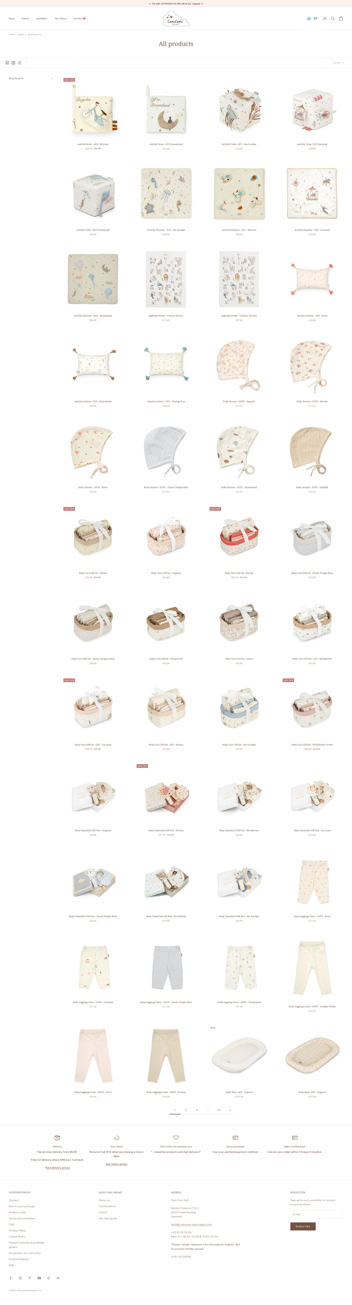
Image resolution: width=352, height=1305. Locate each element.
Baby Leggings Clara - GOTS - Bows (312, 916)
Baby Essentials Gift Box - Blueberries (239, 830)
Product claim (17, 1212)
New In (25, 18)
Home (11, 34)
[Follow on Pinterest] (30, 1278)
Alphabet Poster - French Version (166, 315)
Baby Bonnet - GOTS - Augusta (239, 401)
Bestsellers (41, 18)
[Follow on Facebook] (10, 1278)
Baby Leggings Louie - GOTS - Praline (166, 1092)
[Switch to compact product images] (19, 63)
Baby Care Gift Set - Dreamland (166, 658)
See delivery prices (58, 1167)
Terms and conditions (22, 1218)
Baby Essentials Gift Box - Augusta (93, 830)
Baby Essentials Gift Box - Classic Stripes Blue (93, 916)
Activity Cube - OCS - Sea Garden (239, 144)
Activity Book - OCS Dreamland (166, 144)
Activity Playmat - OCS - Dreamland (93, 315)
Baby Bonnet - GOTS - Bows (92, 487)
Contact (14, 1200)
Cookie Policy (17, 1236)
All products (34, 34)
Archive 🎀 (80, 18)
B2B (11, 1265)
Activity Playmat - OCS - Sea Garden (166, 229)
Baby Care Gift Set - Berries (239, 573)
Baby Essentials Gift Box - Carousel (312, 830)
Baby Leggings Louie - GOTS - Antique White (312, 1006)
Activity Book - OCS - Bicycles (93, 144)
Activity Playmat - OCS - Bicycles (239, 229)
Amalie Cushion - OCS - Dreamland (92, 401)
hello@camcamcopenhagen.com (191, 1224)
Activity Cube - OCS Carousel (312, 144)
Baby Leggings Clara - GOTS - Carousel (93, 1002)
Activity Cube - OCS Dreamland (93, 229)
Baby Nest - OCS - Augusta (312, 1092)
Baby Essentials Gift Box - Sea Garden (239, 916)
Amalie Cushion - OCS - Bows (312, 315)
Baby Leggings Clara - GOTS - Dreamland (239, 1002)
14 (219, 1110)
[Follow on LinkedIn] (58, 1278)
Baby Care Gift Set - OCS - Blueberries (312, 658)
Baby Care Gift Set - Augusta (166, 573)
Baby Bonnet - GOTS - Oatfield (312, 487)
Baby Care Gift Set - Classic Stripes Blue (312, 573)
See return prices (117, 1164)
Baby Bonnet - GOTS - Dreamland (239, 487)
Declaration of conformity (25, 1253)
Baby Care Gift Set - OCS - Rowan (166, 744)
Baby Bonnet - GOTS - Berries (312, 401)
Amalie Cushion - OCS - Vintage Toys (166, 401)
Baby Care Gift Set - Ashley (93, 573)
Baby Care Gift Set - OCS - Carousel (93, 744)
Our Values (61, 18)
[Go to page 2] (230, 1110)
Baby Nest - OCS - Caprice (239, 1092)
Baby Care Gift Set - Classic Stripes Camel (93, 658)
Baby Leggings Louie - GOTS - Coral (92, 1092)
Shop (11, 18)
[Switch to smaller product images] (13, 63)
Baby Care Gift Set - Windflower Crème (312, 744)
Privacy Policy (17, 1230)
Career (103, 1212)
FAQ (11, 1224)
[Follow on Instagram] (20, 1278)
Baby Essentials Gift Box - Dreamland (166, 916)
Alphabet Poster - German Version (239, 315)
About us (104, 1200)
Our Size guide (108, 1218)
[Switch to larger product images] (7, 63)
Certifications (107, 1206)
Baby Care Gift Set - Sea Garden (239, 744)
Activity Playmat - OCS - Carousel (312, 229)
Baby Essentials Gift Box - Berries (166, 830)
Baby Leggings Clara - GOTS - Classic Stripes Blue (166, 1002)
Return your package (22, 1206)
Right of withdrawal (294, 1146)
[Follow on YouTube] (39, 1278)
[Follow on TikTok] (49, 1278)
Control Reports (19, 1259)
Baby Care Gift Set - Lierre (239, 658)
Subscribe (303, 1226)
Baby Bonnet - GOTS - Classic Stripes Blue (166, 487)
